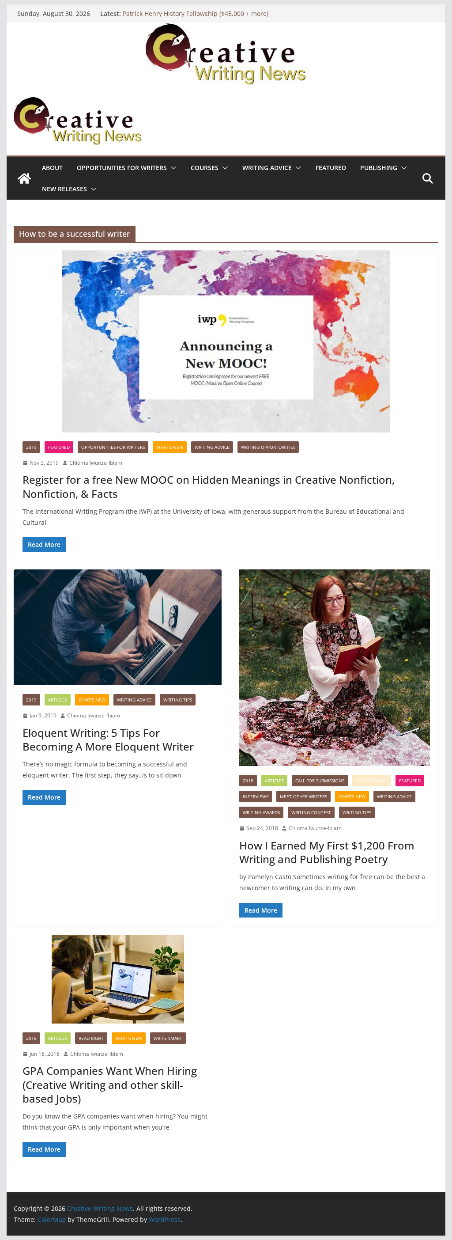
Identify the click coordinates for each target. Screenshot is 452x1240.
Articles (57, 700)
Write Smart (168, 1038)
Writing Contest (311, 812)
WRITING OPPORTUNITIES (268, 447)
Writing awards (261, 812)
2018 (248, 780)
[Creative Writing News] (226, 29)
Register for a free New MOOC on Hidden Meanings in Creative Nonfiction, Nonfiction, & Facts (209, 486)
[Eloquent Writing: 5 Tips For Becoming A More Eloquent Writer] (118, 627)
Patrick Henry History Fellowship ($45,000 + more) (195, 13)
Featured (331, 167)
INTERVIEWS (255, 796)
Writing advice (267, 167)
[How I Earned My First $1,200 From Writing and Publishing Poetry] (334, 667)
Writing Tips (177, 700)
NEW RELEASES (64, 189)
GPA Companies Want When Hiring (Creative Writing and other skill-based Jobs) (110, 1084)
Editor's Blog (372, 780)
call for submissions (319, 780)
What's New (169, 447)
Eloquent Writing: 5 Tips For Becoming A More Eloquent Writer (108, 739)
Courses (204, 167)
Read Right (91, 1038)
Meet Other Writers (303, 796)
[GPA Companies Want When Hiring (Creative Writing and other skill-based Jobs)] (118, 979)
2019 (31, 447)
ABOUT (52, 167)
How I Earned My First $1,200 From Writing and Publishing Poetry (326, 852)
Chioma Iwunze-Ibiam (95, 462)
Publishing (378, 167)
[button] (172, 168)
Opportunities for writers (122, 167)
